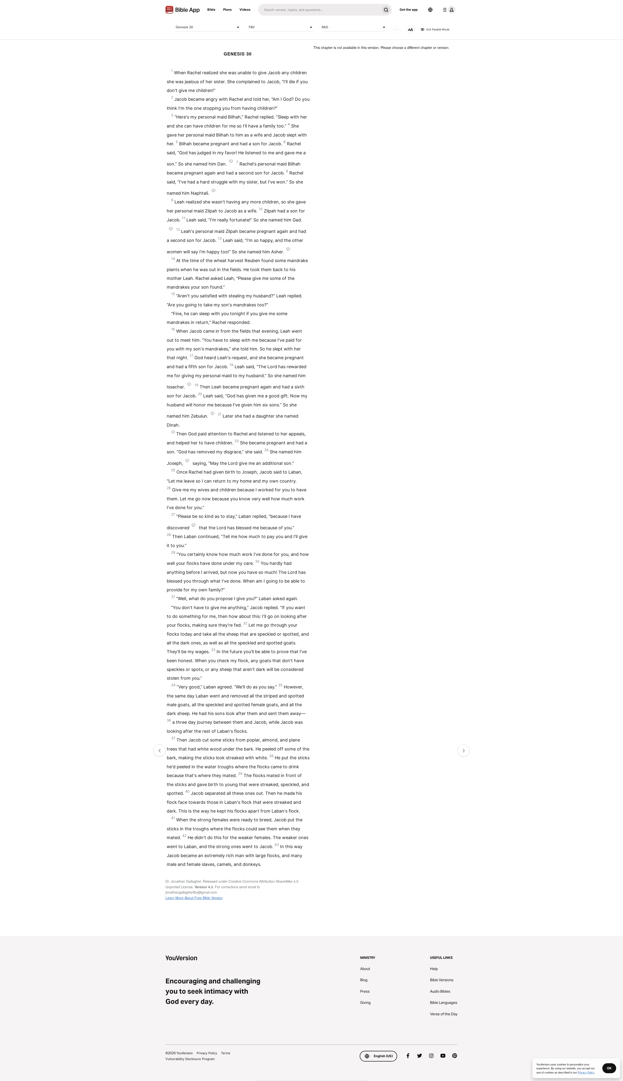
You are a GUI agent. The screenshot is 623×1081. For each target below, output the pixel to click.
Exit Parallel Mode (437, 29)
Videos (244, 9)
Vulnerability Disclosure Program (190, 1059)
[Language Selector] (430, 10)
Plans (227, 9)
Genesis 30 (184, 27)
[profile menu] (448, 10)
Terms (225, 1053)
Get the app (409, 9)
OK (609, 1068)
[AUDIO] (397, 29)
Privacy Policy (207, 1053)
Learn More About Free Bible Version (194, 897)
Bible (211, 9)
